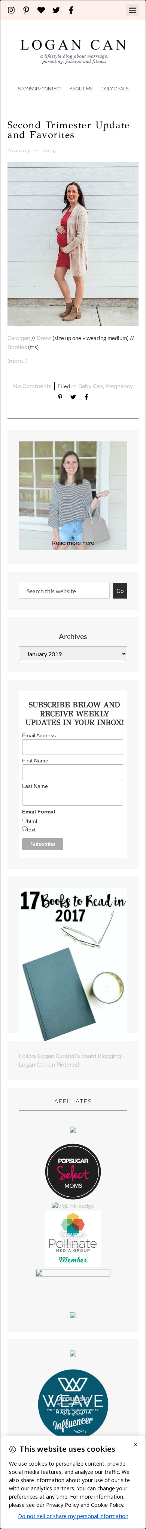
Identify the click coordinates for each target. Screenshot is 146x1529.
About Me (81, 89)
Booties (17, 347)
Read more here (73, 543)
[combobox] (64, 591)
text (31, 830)
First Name (35, 760)
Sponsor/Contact (40, 89)
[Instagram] (11, 10)
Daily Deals (114, 89)
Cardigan (18, 338)
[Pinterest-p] (26, 10)
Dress (44, 338)
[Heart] (41, 10)
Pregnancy (119, 386)
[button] (132, 10)
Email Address (39, 735)
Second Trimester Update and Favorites (68, 130)
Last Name (35, 786)
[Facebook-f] (71, 10)
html (32, 821)
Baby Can (90, 386)
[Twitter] (56, 10)
